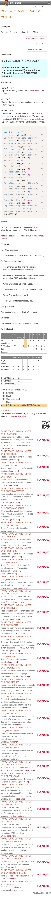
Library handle (34, 91)
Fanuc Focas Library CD (37, 49)
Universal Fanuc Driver (37, 44)
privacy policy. (17, 416)
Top (45, 416)
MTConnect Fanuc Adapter (36, 38)
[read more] (17, 442)
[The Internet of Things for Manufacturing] (12, 3)
